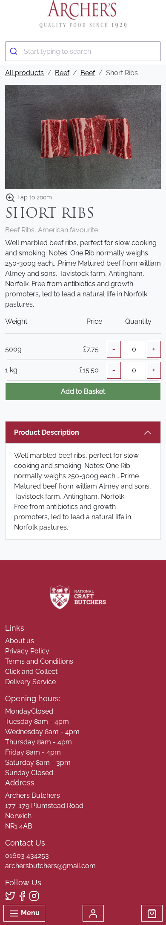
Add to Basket (83, 391)
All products (24, 73)
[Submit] (15, 51)
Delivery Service (30, 682)
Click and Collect (31, 671)
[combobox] (83, 51)
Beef (62, 73)
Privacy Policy (27, 651)
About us (19, 641)
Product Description (46, 432)
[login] (83, 14)
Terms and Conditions (39, 661)
